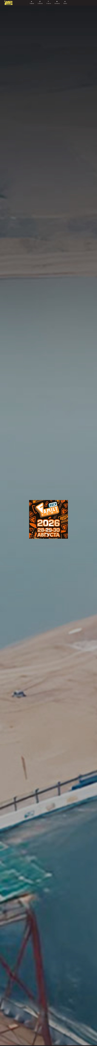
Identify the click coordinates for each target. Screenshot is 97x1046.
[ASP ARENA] (8, 2)
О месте (48, 3)
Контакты (57, 3)
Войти (65, 3)
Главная (31, 3)
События (40, 3)
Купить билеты (48, 544)
